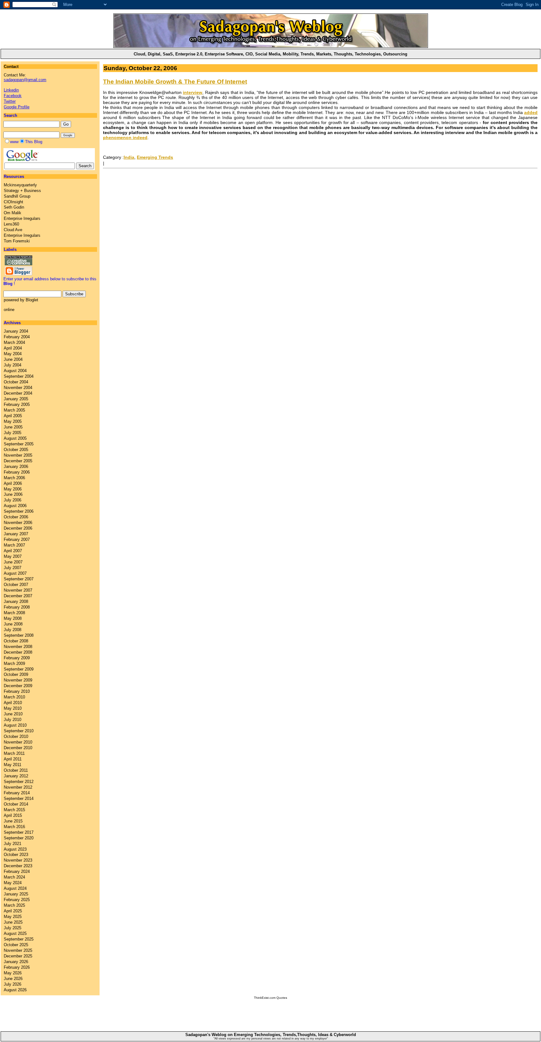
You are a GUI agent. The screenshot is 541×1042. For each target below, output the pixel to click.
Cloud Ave (13, 229)
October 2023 (16, 854)
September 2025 (18, 939)
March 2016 (14, 826)
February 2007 (17, 539)
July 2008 (12, 629)
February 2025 (17, 899)
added (531, 112)
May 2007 (13, 556)
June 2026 (13, 978)
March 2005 (14, 410)
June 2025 (13, 922)
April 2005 (13, 415)
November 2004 (18, 387)
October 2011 (16, 770)
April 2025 (13, 911)
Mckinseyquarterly (20, 185)
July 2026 (12, 984)
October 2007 (16, 584)
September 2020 (18, 838)
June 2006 (13, 494)
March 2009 (14, 663)
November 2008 (18, 646)
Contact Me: (25, 77)
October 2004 (16, 382)
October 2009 (16, 674)
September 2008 (18, 635)
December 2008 (18, 652)
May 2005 (13, 421)
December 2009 (18, 685)
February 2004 (17, 336)
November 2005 (18, 455)
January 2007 (16, 533)
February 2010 (17, 691)
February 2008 (17, 607)
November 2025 (18, 950)
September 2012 (18, 781)
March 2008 (14, 612)
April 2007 (13, 550)
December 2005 (18, 461)
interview (192, 92)
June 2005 (13, 427)
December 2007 (18, 596)
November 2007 (18, 590)
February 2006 (17, 472)
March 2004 (14, 342)
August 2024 (15, 888)
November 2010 (18, 742)
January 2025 (16, 894)
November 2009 (18, 680)
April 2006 (13, 483)
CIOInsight (13, 202)
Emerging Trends (155, 157)
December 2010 (18, 747)
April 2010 (13, 702)
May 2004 (13, 353)
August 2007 (15, 573)
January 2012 (16, 776)
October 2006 (16, 517)
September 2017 (18, 832)
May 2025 (13, 916)
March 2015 (14, 809)
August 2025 (15, 933)
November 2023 (18, 860)
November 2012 (18, 787)
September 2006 (18, 511)
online (9, 309)
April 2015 (13, 815)
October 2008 (16, 641)
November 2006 (18, 522)
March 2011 (14, 753)
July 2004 (12, 365)
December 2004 (18, 393)
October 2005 (16, 449)
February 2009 (17, 658)
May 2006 (13, 489)
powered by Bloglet (21, 300)
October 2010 (16, 736)
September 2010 (18, 730)
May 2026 (13, 973)
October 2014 (16, 804)
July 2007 (12, 567)
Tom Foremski (17, 241)
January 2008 (16, 601)
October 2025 (16, 944)
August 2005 (15, 438)
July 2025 (12, 927)
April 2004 (13, 348)
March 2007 (14, 545)
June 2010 (13, 714)
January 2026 (16, 961)
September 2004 (18, 376)
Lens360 (11, 224)
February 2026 (17, 967)
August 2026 (15, 990)
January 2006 (16, 466)
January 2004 (16, 331)
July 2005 (12, 432)
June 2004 (13, 359)
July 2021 (12, 843)
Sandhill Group (17, 196)
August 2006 (15, 505)
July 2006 (12, 500)
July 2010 (12, 719)
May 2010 (13, 708)
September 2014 (18, 798)
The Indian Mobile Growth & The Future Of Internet (175, 81)
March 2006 (14, 477)
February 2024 (17, 871)
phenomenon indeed (125, 137)
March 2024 (14, 877)
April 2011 (13, 759)
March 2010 (14, 697)
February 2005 (17, 404)
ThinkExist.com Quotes (270, 997)
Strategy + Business (22, 190)
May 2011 (12, 764)
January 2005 (16, 399)
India (129, 157)
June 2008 (13, 624)
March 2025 (14, 905)
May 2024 (13, 882)
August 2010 (15, 725)
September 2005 (18, 444)
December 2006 (18, 528)
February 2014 (17, 793)
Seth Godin (14, 207)
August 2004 (15, 370)
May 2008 (13, 618)
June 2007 (13, 562)
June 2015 (13, 821)
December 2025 (18, 956)
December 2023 (18, 865)
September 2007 (18, 579)
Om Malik (12, 212)
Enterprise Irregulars (22, 218)
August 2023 (15, 849)
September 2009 (18, 669)
